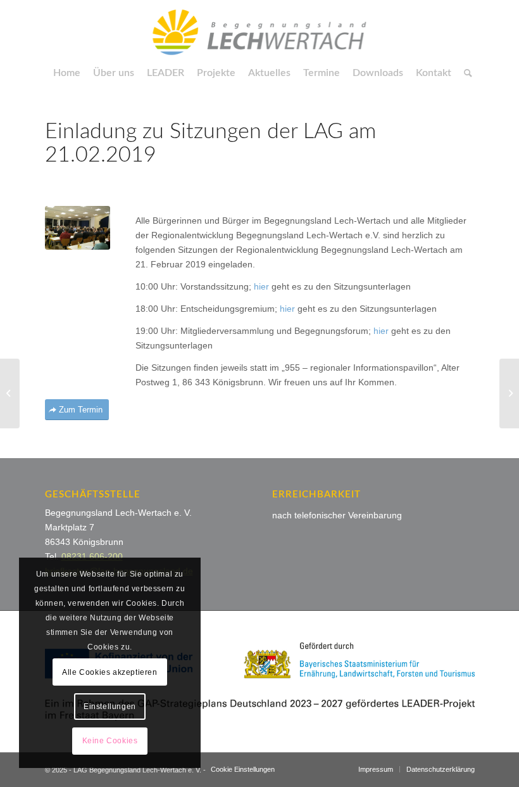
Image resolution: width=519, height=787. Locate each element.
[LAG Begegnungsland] (259, 28)
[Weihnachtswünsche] (10, 393)
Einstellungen (110, 706)
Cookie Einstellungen (243, 769)
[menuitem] (67, 73)
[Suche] (465, 73)
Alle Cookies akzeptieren (109, 672)
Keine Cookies (110, 740)
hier (261, 286)
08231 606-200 (92, 556)
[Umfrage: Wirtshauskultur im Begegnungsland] (509, 393)
